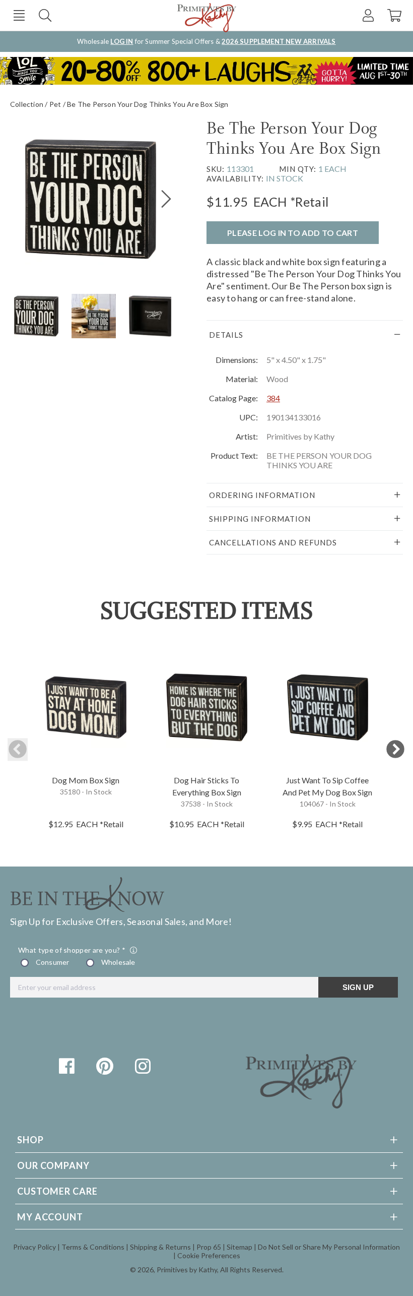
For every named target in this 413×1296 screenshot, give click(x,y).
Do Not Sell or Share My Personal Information (329, 1247)
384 (273, 398)
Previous (18, 749)
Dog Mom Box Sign (85, 780)
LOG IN (121, 41)
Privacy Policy (34, 1247)
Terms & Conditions (92, 1247)
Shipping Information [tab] (260, 518)
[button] (19, 15)
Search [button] (45, 15)
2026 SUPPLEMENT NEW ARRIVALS (278, 41)
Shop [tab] (30, 1139)
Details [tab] (226, 334)
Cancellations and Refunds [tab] (273, 542)
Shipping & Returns (160, 1247)
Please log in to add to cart (292, 232)
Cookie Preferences (208, 1255)
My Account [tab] (50, 1216)
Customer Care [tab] (57, 1191)
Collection (26, 104)
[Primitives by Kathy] (301, 1104)
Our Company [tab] (53, 1165)
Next (395, 749)
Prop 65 (208, 1247)
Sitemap (239, 1247)
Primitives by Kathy (187, 1269)
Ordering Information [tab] (262, 495)
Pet (55, 104)
